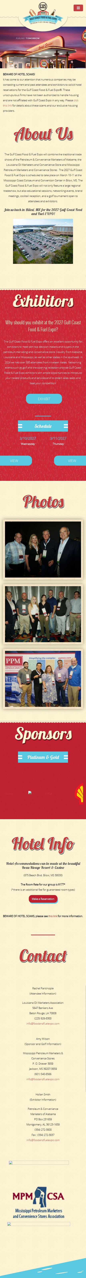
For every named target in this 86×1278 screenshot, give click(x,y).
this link (52, 916)
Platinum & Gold (43, 757)
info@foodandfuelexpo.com (42, 1023)
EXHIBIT (44, 398)
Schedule (43, 426)
